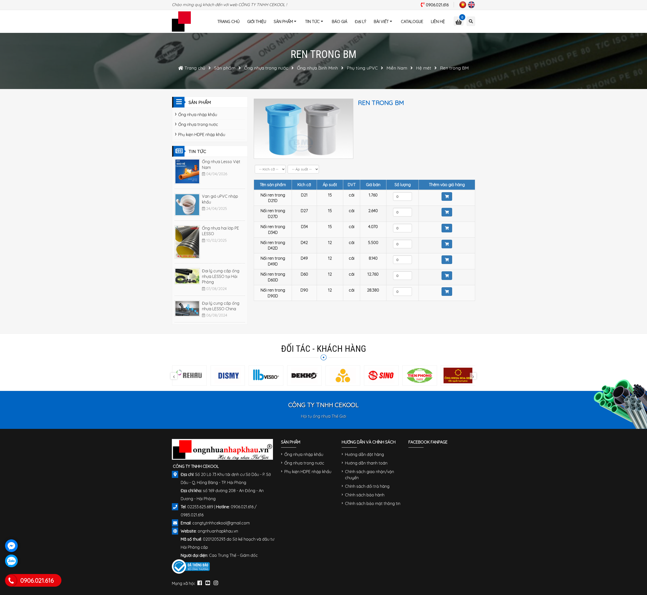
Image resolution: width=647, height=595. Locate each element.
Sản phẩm (283, 21)
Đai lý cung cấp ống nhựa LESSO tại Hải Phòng (220, 276)
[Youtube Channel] (207, 582)
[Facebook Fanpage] (199, 582)
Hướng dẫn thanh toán (366, 463)
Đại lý (360, 21)
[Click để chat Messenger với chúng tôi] (11, 545)
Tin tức (312, 21)
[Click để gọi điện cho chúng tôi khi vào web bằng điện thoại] (11, 580)
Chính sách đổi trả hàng (367, 486)
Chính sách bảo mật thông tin (372, 503)
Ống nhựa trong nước (198, 124)
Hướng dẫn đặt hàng (364, 454)
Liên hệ (438, 21)
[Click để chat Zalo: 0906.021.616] (11, 561)
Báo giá (339, 21)
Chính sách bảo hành (364, 494)
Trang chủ (228, 21)
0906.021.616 (437, 4)
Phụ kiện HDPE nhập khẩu (201, 134)
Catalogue (412, 21)
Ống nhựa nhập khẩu (197, 114)
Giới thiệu (256, 21)
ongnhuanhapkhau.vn (218, 531)
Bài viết (381, 21)
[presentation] (174, 376)
